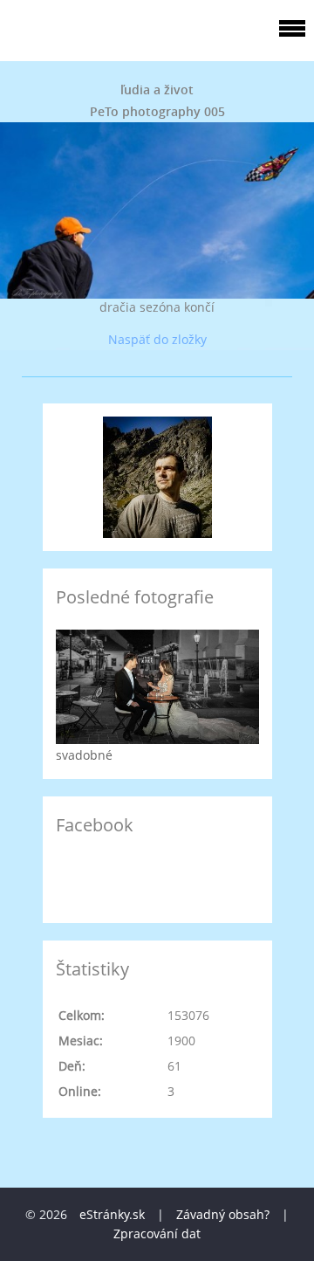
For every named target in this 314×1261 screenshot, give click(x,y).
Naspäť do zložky (157, 339)
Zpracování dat (157, 1233)
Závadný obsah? (223, 1214)
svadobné (84, 755)
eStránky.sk (112, 1214)
